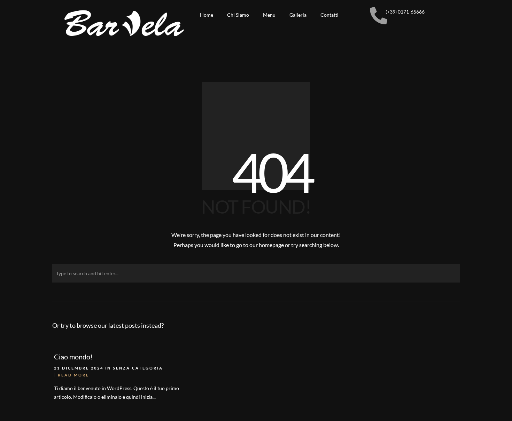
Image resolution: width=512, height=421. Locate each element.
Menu (269, 15)
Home (206, 15)
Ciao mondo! (73, 356)
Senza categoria (138, 368)
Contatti (329, 15)
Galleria (298, 15)
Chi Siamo (238, 15)
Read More (73, 375)
